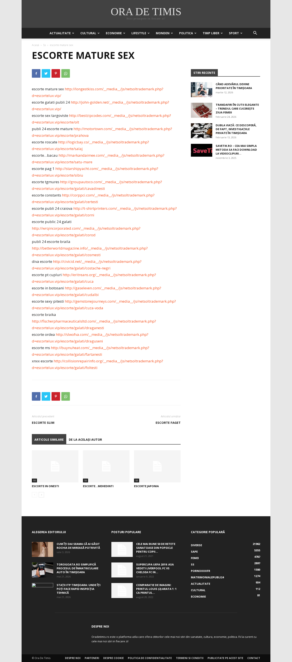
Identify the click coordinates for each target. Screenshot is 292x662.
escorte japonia (146, 486)
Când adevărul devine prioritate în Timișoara (234, 86)
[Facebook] (36, 73)
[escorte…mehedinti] (106, 466)
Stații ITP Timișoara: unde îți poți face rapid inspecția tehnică (78, 589)
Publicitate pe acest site (225, 658)
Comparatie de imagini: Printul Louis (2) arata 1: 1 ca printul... (156, 589)
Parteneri (92, 658)
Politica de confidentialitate (150, 658)
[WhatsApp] (65, 73)
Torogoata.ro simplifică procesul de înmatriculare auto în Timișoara (77, 568)
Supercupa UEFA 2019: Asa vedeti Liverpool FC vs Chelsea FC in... (155, 568)
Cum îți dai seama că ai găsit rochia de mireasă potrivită (78, 546)
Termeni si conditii (190, 658)
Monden (163, 33)
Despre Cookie (113, 658)
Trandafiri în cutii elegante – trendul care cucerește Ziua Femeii (237, 108)
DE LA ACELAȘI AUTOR (85, 439)
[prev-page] (34, 494)
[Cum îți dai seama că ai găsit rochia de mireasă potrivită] (42, 549)
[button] (255, 33)
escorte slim (43, 422)
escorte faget (168, 422)
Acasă (35, 45)
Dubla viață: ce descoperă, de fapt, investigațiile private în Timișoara (236, 129)
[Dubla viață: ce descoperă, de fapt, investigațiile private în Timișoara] (201, 130)
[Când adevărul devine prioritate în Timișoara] (201, 89)
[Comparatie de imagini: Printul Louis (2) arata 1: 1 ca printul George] (122, 590)
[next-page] (41, 494)
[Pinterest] (56, 73)
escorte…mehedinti (98, 486)
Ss (44, 45)
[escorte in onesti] (55, 466)
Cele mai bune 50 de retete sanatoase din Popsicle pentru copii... (155, 547)
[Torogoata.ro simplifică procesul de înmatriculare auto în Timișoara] (42, 569)
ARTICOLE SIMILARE (49, 439)
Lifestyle (138, 33)
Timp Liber (211, 33)
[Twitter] (46, 73)
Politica (186, 33)
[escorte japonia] (157, 466)
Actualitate (60, 33)
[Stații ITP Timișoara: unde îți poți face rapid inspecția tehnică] (42, 590)
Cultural (88, 33)
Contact (253, 658)
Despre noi (73, 658)
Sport (234, 33)
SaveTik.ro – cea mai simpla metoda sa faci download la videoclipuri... (236, 149)
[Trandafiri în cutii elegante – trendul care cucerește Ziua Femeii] (201, 110)
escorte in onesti (45, 486)
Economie (114, 33)
